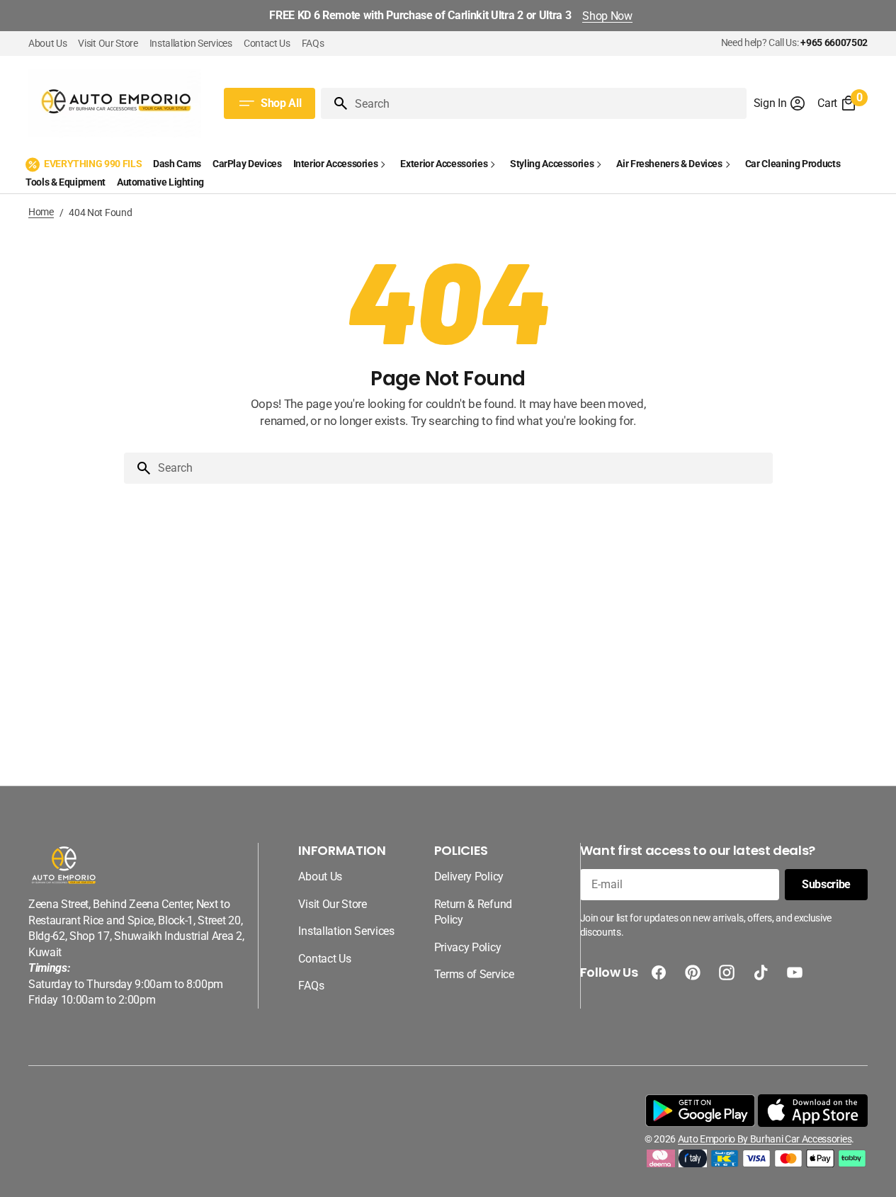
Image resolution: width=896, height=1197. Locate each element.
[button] (780, 103)
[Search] (335, 103)
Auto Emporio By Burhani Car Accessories (764, 1139)
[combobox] (547, 103)
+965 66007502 (834, 42)
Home (41, 211)
